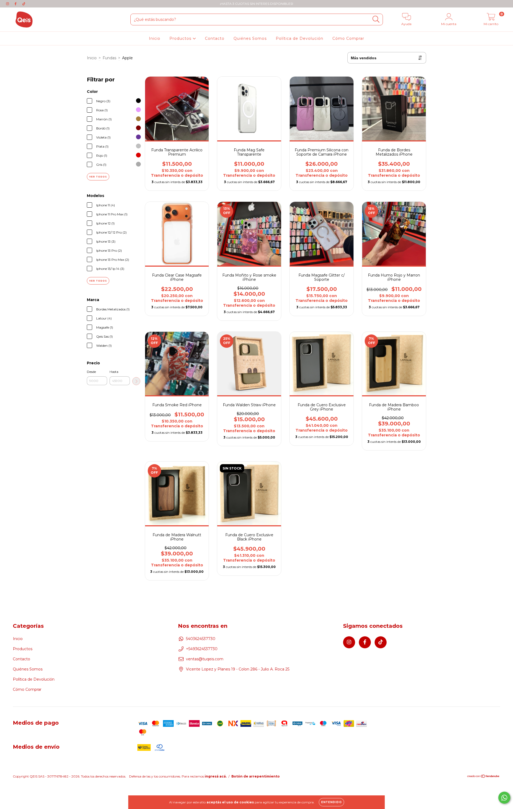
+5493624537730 (201, 648)
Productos (181, 38)
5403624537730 (200, 638)
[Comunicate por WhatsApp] (504, 798)
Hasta (114, 372)
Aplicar (136, 381)
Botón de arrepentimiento (255, 776)
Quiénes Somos (250, 38)
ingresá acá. (216, 776)
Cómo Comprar (348, 38)
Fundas (109, 58)
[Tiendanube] (483, 777)
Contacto (214, 38)
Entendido (331, 802)
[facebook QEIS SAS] (16, 3)
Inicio (154, 38)
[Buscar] (376, 19)
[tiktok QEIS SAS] (23, 3)
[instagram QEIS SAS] (8, 3)
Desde (91, 372)
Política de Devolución (299, 38)
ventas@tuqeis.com (204, 659)
